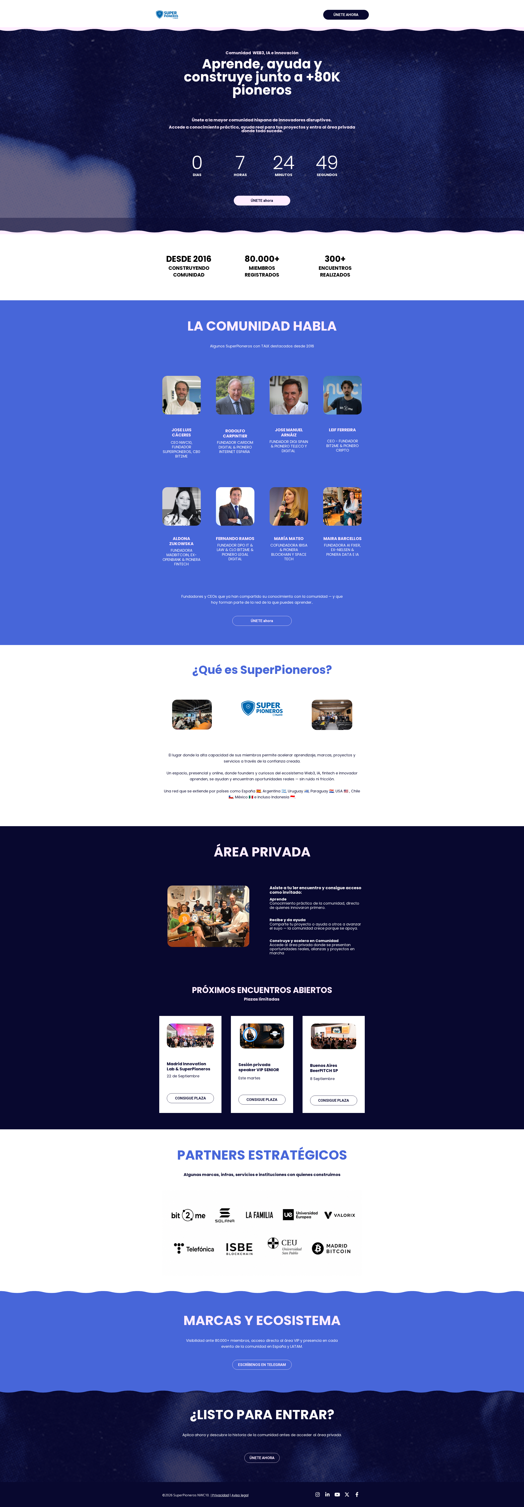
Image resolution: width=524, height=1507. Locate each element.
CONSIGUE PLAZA (190, 1098)
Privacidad (220, 1495)
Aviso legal (240, 1495)
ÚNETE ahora (262, 200)
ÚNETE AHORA (345, 14)
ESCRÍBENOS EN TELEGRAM (262, 1364)
